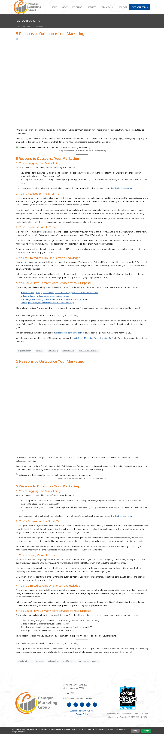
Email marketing (28, 292)
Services (92, 7)
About (64, 7)
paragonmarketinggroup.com (69, 333)
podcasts (75, 292)
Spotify (107, 338)
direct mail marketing (89, 292)
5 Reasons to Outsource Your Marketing (50, 33)
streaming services (60, 296)
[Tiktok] (95, 704)
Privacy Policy (82, 714)
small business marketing (89, 351)
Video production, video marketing (36, 296)
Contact (123, 7)
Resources (107, 7)
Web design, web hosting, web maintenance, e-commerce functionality (52, 299)
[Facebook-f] (69, 704)
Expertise (77, 7)
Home (54, 7)
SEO (90, 299)
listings (39, 292)
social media (48, 292)
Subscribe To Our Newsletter (82, 711)
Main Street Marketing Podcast (87, 338)
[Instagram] (82, 704)
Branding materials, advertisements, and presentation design (47, 303)
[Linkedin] (75, 704)
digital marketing (24, 351)
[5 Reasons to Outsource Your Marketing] (82, 82)
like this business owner (121, 188)
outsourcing (53, 351)
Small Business (68, 351)
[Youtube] (88, 704)
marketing (39, 351)
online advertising (62, 292)
